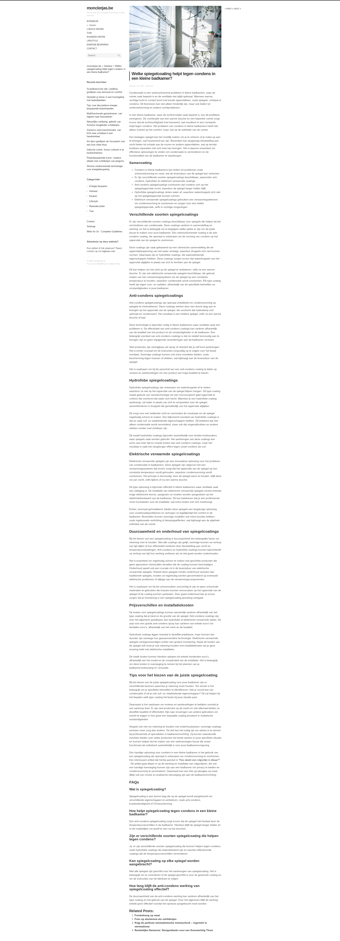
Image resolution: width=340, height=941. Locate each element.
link (132, 774)
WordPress (101, 264)
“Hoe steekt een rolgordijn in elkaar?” (199, 759)
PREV (228, 9)
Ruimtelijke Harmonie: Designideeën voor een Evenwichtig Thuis (174, 930)
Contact (92, 48)
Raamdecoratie (96, 37)
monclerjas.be (100, 7)
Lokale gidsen (95, 29)
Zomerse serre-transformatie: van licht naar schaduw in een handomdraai (104, 133)
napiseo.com (108, 251)
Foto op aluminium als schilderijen (156, 919)
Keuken (92, 25)
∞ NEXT (236, 9)
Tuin (89, 33)
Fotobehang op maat (147, 915)
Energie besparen (97, 44)
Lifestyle (92, 41)
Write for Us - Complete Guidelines (104, 231)
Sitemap (91, 226)
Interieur (92, 21)
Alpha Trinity (115, 264)
